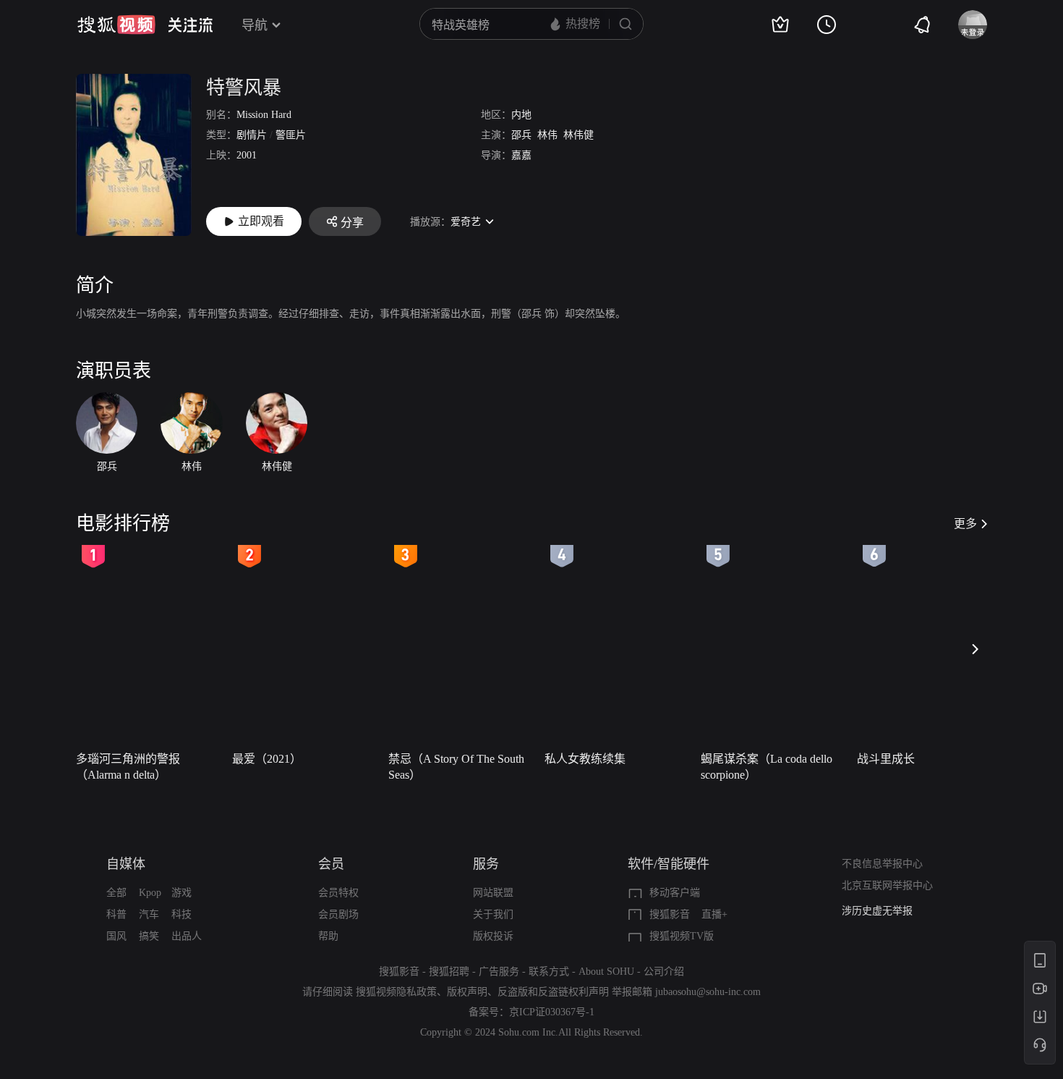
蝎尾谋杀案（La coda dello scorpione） (766, 767)
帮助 (328, 936)
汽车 (149, 914)
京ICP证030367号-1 (551, 1012)
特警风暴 (243, 87)
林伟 (547, 135)
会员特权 (338, 892)
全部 (116, 892)
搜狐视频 (116, 25)
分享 (352, 222)
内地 (521, 114)
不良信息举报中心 (882, 863)
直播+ (714, 914)
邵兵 (521, 135)
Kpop (150, 892)
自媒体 (125, 864)
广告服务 (499, 971)
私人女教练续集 (585, 759)
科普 (116, 914)
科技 (181, 914)
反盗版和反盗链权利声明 (553, 991)
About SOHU (606, 971)
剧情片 (251, 135)
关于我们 (493, 914)
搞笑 (149, 936)
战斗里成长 (886, 759)
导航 (255, 25)
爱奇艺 (466, 221)
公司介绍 (664, 971)
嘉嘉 (521, 155)
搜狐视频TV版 (681, 936)
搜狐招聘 (449, 971)
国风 (116, 936)
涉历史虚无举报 (877, 910)
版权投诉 (493, 936)
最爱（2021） (267, 759)
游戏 (181, 892)
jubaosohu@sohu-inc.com (708, 991)
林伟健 (578, 135)
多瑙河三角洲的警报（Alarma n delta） (128, 767)
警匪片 (291, 135)
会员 (331, 864)
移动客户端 (674, 892)
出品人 (186, 936)
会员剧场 (338, 914)
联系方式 (549, 971)
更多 (965, 523)
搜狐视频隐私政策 (396, 991)
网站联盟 (493, 892)
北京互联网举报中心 (887, 885)
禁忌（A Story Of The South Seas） (456, 767)
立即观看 (261, 221)
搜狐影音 (669, 914)
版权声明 (467, 991)
